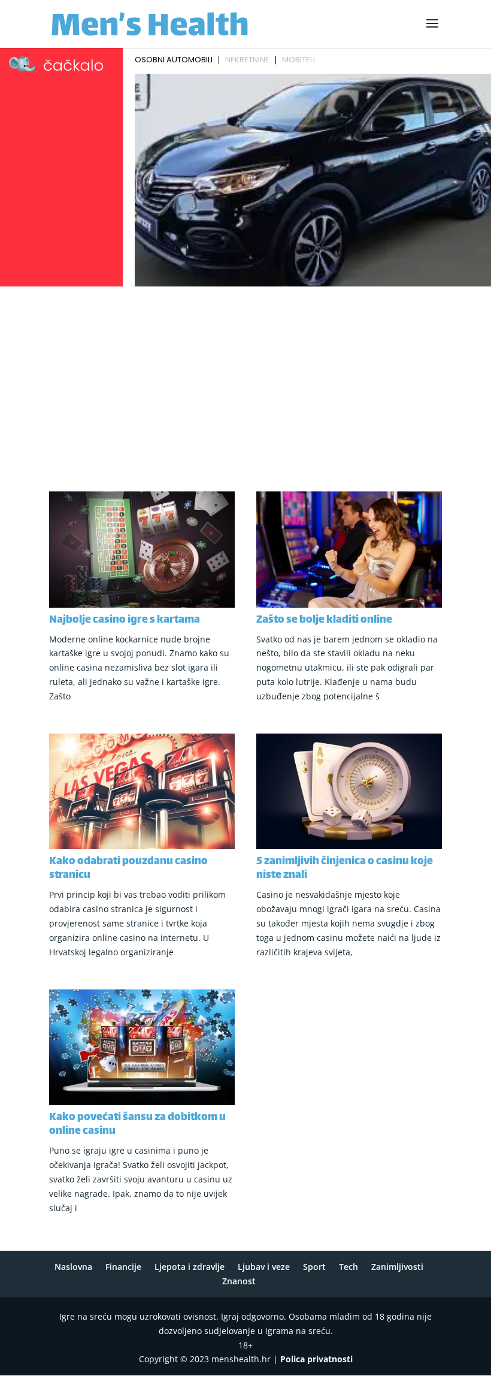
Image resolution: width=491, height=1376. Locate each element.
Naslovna (73, 1266)
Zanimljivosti (397, 1266)
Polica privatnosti (316, 1359)
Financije (123, 1266)
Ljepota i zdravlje (189, 1266)
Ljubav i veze (264, 1266)
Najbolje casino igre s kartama (124, 620)
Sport (314, 1266)
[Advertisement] (245, 380)
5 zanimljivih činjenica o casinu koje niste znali (344, 868)
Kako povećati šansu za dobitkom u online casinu (137, 1124)
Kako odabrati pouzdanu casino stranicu (128, 868)
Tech (348, 1266)
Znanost (239, 1281)
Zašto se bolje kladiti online (324, 620)
